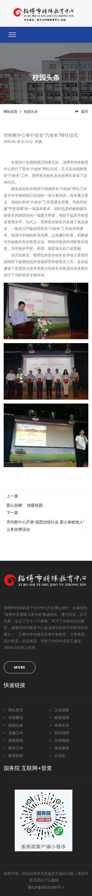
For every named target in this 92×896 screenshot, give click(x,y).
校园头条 (15, 725)
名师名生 (61, 725)
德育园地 (15, 741)
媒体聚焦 (61, 748)
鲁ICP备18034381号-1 (46, 887)
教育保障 (61, 718)
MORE (19, 667)
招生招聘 (61, 733)
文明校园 (61, 741)
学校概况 (15, 718)
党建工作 (15, 733)
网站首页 (10, 111)
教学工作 (15, 748)
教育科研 (15, 756)
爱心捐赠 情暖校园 (24, 506)
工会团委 (61, 710)
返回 (84, 112)
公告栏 (59, 756)
